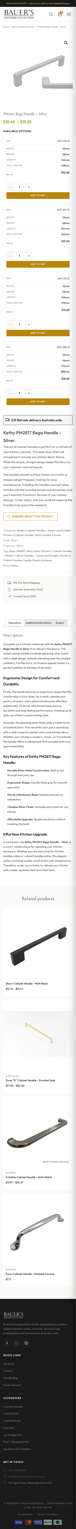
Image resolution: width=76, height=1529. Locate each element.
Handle (27, 560)
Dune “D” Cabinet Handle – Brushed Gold (30, 1080)
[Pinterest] (26, 1343)
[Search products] (51, 14)
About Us (8, 1363)
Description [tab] (15, 622)
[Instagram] (16, 1343)
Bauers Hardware (42, 560)
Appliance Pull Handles (16, 1448)
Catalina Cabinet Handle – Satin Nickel (29, 1177)
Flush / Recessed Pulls (16, 1441)
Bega (12, 551)
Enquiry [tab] (60, 622)
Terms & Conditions (47, 1514)
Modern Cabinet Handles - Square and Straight (43, 530)
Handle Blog (10, 1377)
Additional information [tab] (38, 622)
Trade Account (11, 1385)
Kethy (29, 551)
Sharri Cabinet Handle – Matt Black (27, 983)
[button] (66, 43)
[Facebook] (7, 1343)
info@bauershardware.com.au (27, 1476)
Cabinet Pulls (11, 1413)
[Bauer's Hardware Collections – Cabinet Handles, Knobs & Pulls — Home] (18, 14)
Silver (37, 551)
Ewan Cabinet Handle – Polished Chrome (30, 1274)
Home (6, 26)
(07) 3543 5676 (17, 1470)
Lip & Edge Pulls (12, 1434)
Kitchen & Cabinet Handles (18, 535)
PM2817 (21, 551)
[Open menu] (69, 14)
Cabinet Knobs (12, 1420)
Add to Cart (38, 195)
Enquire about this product (33, 516)
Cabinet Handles (13, 1406)
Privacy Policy (25, 1514)
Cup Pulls (8, 1427)
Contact (8, 1370)
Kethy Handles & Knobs (23, 26)
